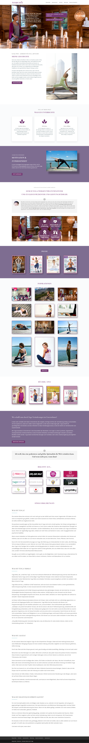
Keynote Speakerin (73, 2)
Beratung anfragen (18, 441)
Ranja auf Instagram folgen (54, 19)
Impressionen (54, 2)
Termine (60, 2)
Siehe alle (44, 370)
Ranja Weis (48, 2)
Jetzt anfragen (17, 174)
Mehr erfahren (17, 82)
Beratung (66, 2)
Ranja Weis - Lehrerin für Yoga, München (55, 15)
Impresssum (47, 738)
